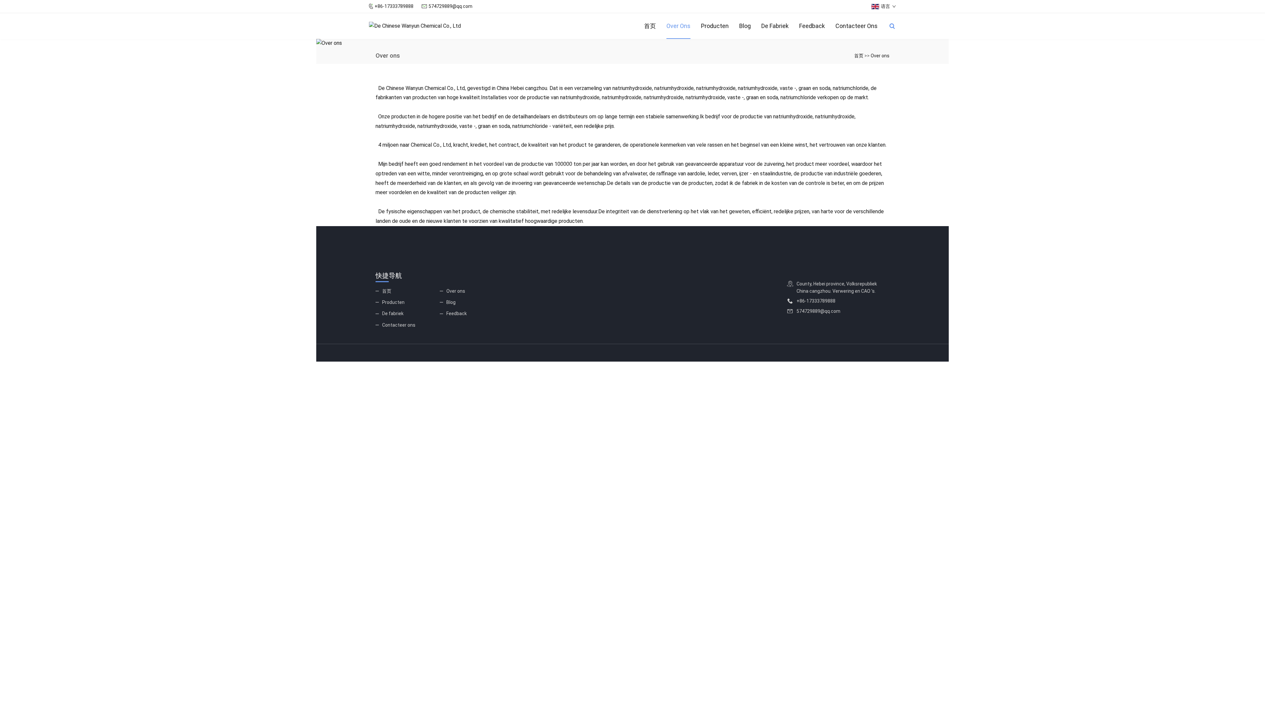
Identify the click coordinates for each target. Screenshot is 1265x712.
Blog (745, 25)
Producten (715, 25)
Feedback (812, 25)
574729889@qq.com (450, 6)
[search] (892, 26)
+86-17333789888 (394, 6)
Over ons (678, 25)
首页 (650, 25)
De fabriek (775, 25)
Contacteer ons (856, 25)
